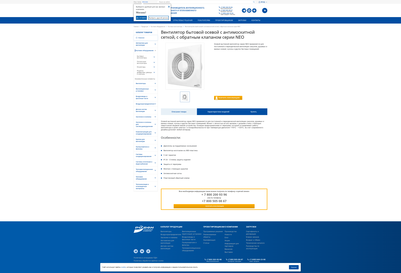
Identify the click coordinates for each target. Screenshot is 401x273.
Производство (231, 231)
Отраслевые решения (182, 20)
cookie (123, 267)
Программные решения (213, 231)
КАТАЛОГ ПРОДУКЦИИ (171, 227)
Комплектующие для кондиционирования (144, 133)
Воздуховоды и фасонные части (142, 97)
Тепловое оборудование (141, 178)
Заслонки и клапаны (143, 117)
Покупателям (204, 20)
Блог (226, 237)
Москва (145, 2)
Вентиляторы (141, 83)
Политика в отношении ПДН (145, 258)
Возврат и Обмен (253, 240)
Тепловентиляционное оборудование (144, 170)
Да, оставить (141, 18)
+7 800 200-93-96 (227, 7)
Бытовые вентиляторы (175, 26)
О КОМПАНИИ (231, 227)
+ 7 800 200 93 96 (214, 194)
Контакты (255, 20)
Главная (136, 26)
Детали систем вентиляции (141, 110)
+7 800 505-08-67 (227, 10)
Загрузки (242, 20)
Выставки (229, 252)
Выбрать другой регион (158, 18)
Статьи (206, 243)
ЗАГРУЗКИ (251, 227)
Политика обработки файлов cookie (148, 261)
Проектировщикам (224, 20)
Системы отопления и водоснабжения (144, 163)
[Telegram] (244, 10)
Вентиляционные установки (142, 90)
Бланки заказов (252, 237)
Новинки (141, 38)
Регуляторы (141, 67)
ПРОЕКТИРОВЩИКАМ (213, 227)
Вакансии (228, 249)
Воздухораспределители (145, 104)
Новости (228, 234)
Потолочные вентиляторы (142, 62)
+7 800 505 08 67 (214, 201)
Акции (227, 240)
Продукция (144, 26)
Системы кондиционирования (143, 155)
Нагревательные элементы (145, 79)
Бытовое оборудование (158, 26)
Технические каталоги (255, 243)
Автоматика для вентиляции (142, 44)
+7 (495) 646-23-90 (227, 13)
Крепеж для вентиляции (140, 140)
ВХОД (264, 2)
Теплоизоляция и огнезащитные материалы (142, 186)
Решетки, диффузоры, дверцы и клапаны (144, 72)
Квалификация (209, 240)
